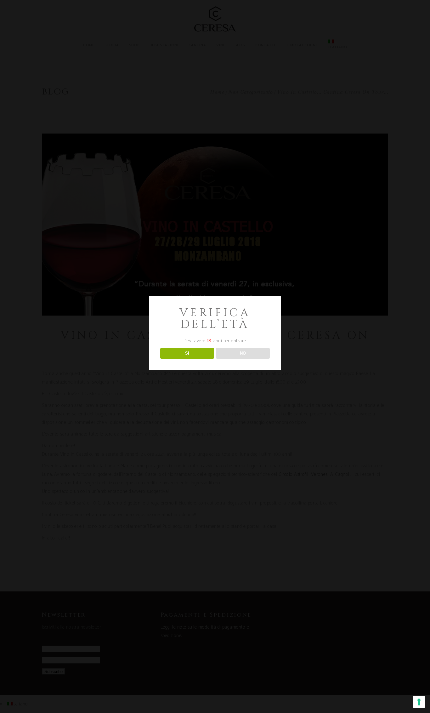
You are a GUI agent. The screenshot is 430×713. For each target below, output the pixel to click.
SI (187, 353)
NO (243, 353)
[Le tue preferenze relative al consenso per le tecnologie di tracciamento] (419, 702)
